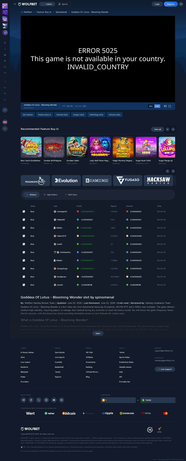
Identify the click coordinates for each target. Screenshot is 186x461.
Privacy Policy (66, 451)
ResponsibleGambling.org (59, 447)
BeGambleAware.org (39, 447)
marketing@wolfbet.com (165, 360)
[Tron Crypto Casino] (146, 413)
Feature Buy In (44, 12)
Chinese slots (114, 114)
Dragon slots (78, 114)
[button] (32, 150)
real (151, 106)
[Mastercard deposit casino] (165, 413)
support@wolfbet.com (164, 351)
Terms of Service (81, 451)
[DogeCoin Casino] (127, 413)
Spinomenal (61, 12)
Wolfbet (28, 12)
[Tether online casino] (50, 413)
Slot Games (28, 114)
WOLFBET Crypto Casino (30, 438)
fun (157, 106)
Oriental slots (62, 114)
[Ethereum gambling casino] (88, 413)
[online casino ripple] (107, 413)
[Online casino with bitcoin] (68, 413)
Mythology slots (96, 114)
